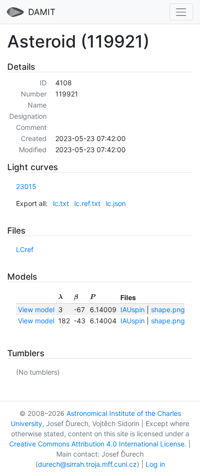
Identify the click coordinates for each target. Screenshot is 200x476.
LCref (24, 249)
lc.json (116, 203)
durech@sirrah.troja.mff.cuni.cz (87, 464)
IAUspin (132, 309)
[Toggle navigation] (181, 11)
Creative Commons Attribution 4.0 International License (96, 444)
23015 (26, 186)
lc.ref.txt (87, 203)
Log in (155, 464)
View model (36, 309)
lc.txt (61, 203)
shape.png (168, 309)
